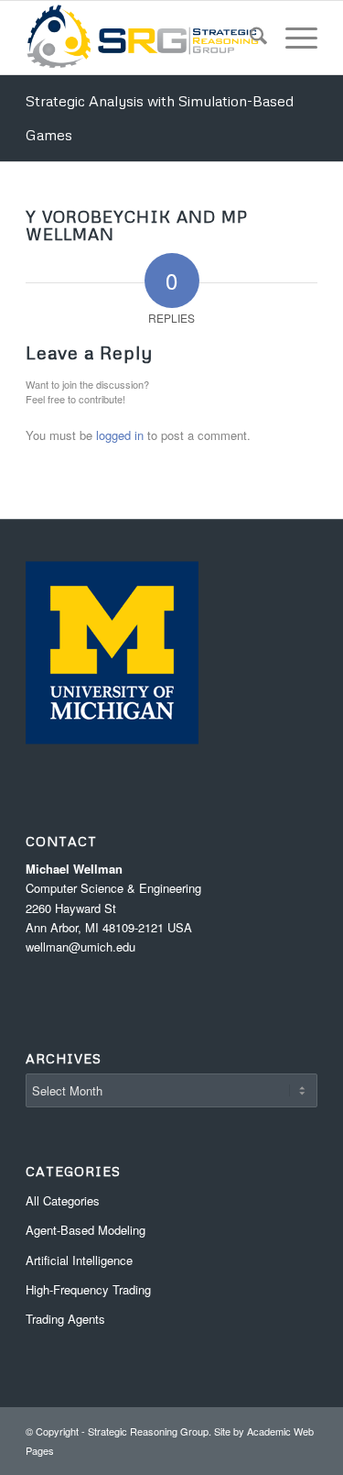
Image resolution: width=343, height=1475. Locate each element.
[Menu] (292, 37)
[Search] (249, 37)
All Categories (63, 1200)
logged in (120, 435)
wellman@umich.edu (80, 946)
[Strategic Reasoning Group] (142, 37)
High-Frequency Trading (88, 1289)
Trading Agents (65, 1318)
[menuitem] (249, 37)
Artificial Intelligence (79, 1260)
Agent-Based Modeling (85, 1229)
